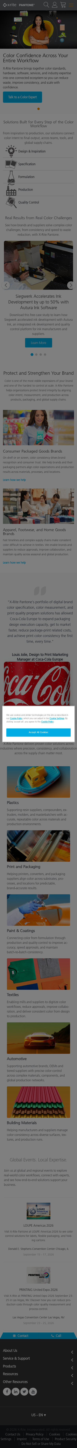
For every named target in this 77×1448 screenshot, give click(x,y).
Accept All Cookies (38, 732)
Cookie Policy (16, 718)
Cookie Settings (57, 718)
